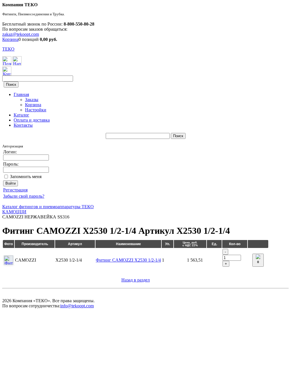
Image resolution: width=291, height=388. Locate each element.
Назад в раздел (135, 280)
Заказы (31, 99)
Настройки (35, 109)
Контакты (23, 125)
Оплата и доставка (32, 120)
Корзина (10, 39)
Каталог (21, 114)
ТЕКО (8, 49)
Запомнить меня (25, 176)
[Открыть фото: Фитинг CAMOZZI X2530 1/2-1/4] (8, 260)
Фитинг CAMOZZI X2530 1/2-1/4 (128, 260)
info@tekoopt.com (77, 305)
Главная (21, 94)
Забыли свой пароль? (23, 196)
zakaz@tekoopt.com (20, 34)
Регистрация (15, 189)
